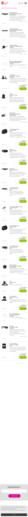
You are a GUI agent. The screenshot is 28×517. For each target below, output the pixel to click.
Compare (4, 23)
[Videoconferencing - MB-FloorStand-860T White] (4, 63)
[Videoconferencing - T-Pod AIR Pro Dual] (4, 188)
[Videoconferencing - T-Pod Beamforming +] (4, 228)
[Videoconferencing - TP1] (4, 283)
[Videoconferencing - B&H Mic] (4, 151)
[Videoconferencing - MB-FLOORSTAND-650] (4, 315)
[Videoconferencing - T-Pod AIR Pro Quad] (4, 247)
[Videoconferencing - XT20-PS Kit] (4, 77)
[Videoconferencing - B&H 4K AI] (4, 169)
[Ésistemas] (4, 3)
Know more (22, 510)
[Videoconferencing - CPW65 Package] (4, 47)
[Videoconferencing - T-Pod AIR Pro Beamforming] (4, 209)
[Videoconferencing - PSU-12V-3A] (4, 115)
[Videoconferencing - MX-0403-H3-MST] (4, 30)
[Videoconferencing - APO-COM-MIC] (4, 267)
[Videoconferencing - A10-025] (4, 327)
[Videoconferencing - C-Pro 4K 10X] (4, 298)
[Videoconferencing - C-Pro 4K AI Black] (4, 346)
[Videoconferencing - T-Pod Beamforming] (4, 131)
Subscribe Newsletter (14, 487)
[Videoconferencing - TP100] (4, 96)
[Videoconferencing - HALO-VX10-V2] (4, 14)
